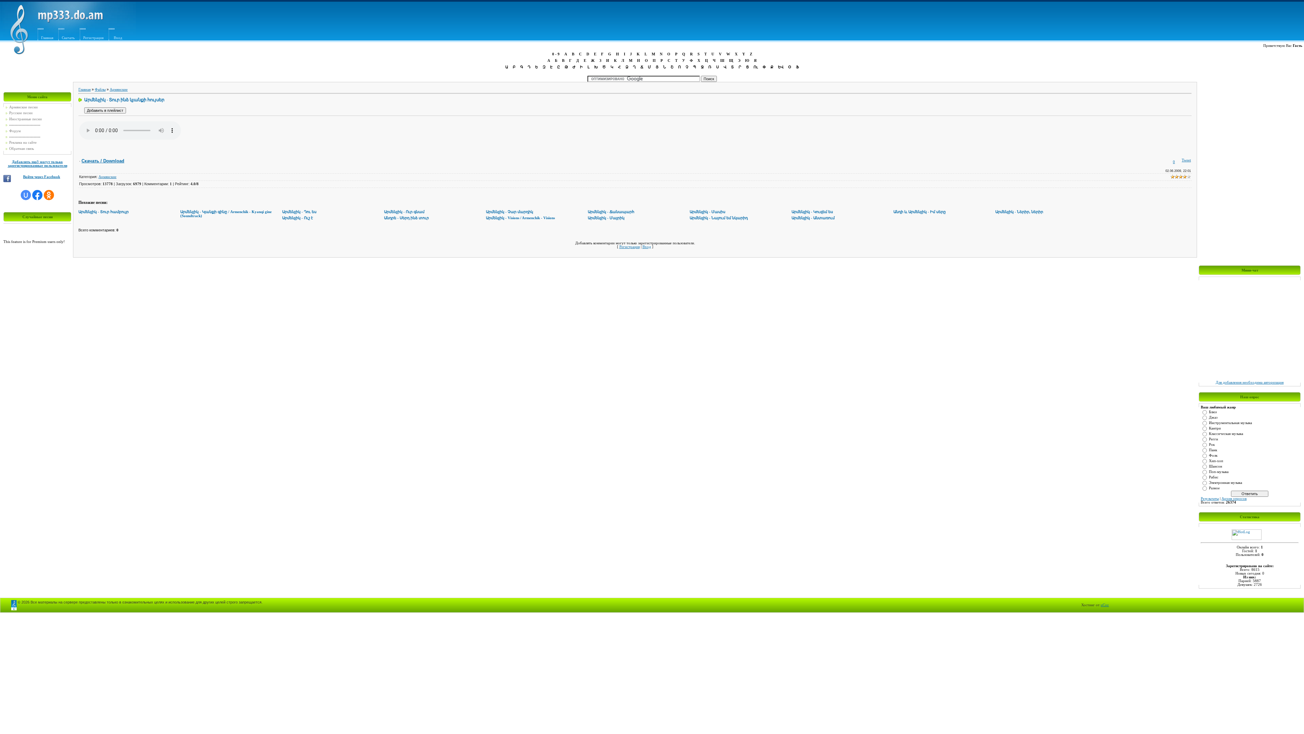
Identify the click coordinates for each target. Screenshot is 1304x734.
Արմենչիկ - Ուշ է (297, 218)
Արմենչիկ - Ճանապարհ (611, 212)
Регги (1213, 439)
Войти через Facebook (41, 177)
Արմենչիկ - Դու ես (299, 212)
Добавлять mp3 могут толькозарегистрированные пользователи (37, 164)
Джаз (1213, 417)
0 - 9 (556, 54)
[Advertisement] (825, 22)
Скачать (68, 38)
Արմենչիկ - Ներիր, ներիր (1019, 212)
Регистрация (93, 38)
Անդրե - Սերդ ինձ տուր (406, 218)
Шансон (1215, 466)
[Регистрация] (128, 30)
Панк (1213, 450)
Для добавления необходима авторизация (1250, 382)
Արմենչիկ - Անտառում (813, 218)
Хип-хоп (1216, 461)
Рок (1212, 445)
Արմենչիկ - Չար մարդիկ (509, 212)
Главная (47, 38)
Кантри (1215, 428)
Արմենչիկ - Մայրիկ (606, 218)
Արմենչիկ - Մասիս (707, 212)
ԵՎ (780, 67)
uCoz (1105, 605)
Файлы (100, 89)
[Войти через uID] (26, 195)
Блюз (1213, 412)
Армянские (119, 89)
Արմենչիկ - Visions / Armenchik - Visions (520, 218)
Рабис (1213, 477)
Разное (1214, 488)
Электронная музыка (1225, 483)
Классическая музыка (1226, 434)
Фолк (1213, 455)
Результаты (1210, 499)
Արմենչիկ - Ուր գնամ (404, 212)
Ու (756, 67)
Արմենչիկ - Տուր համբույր (103, 212)
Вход (118, 38)
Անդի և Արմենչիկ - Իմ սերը (919, 212)
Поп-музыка (1219, 472)
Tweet (1186, 160)
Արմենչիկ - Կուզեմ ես (812, 212)
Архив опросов (1234, 499)
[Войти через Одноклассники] (49, 195)
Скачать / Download (103, 160)
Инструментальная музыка (1230, 423)
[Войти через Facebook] (37, 195)
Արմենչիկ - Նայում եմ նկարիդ (719, 218)
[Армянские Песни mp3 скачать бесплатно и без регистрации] (70, 21)
